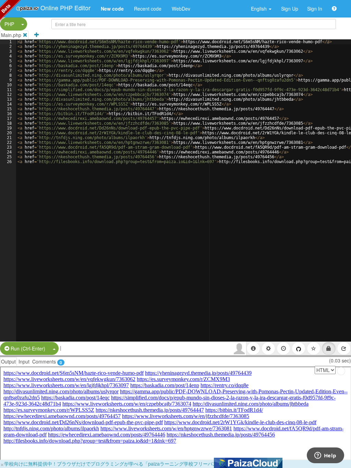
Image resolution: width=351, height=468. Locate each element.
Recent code (147, 8)
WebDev (181, 8)
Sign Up (289, 8)
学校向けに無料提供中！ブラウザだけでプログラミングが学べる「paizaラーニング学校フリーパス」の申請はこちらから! (135, 463)
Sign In (314, 8)
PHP (9, 24)
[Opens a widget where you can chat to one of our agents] (325, 456)
